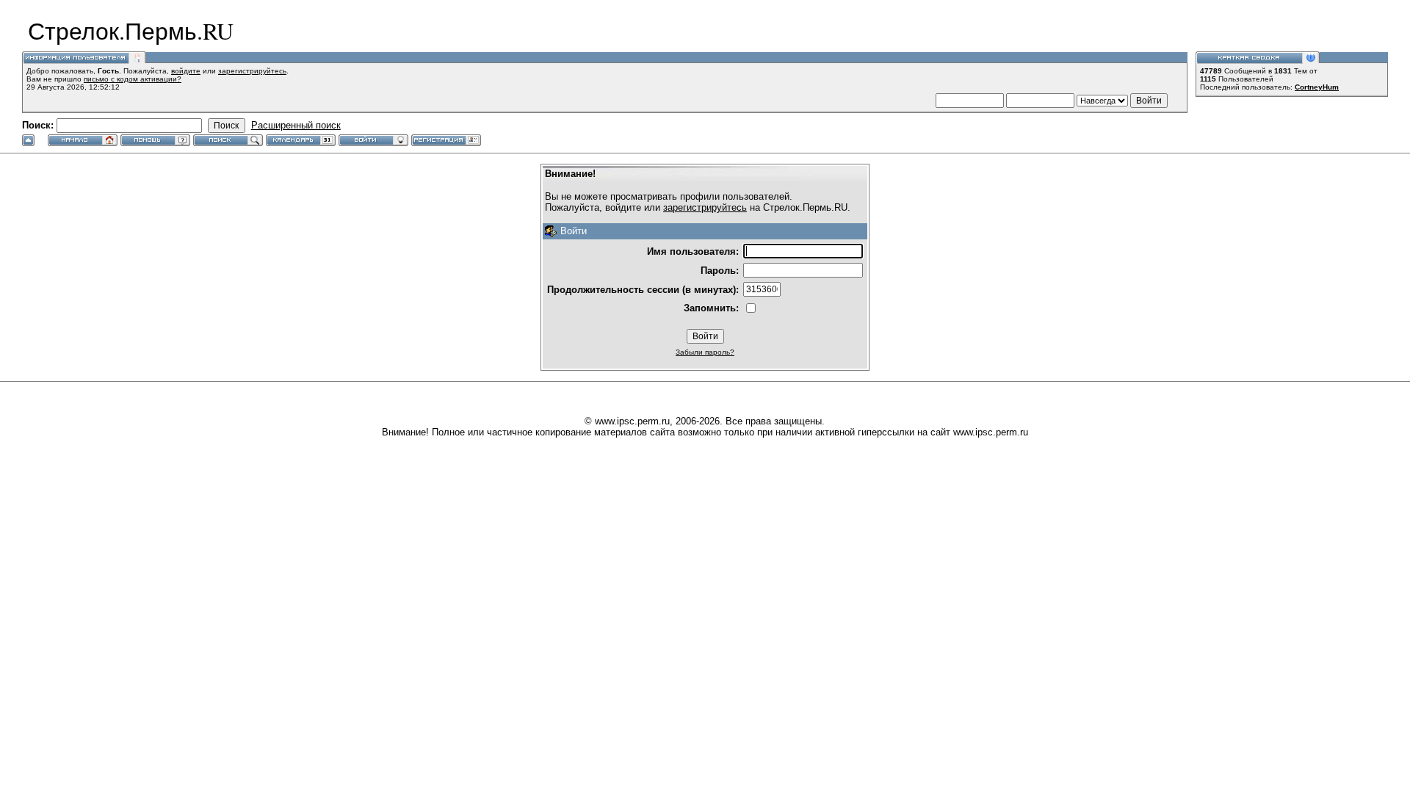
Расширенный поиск (296, 125)
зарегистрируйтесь (252, 71)
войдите (185, 71)
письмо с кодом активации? (132, 79)
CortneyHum (1317, 87)
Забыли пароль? (705, 352)
